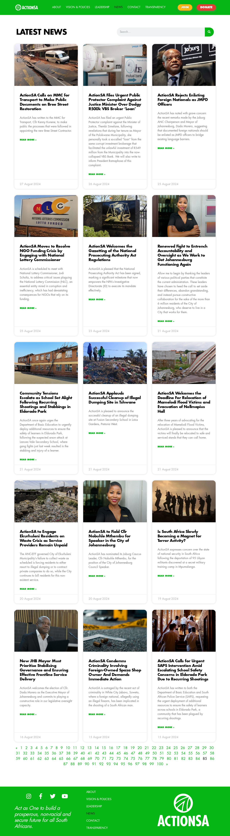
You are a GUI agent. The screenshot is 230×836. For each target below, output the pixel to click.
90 (87, 764)
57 (205, 753)
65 (61, 759)
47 (133, 753)
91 (94, 764)
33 (32, 753)
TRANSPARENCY (155, 7)
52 (169, 753)
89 (80, 764)
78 (154, 759)
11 (75, 748)
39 (75, 753)
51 (162, 753)
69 (90, 759)
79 (162, 759)
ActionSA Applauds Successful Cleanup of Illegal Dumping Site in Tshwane (115, 397)
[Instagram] (28, 796)
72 (111, 759)
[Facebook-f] (40, 796)
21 (147, 748)
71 (104, 759)
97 (137, 764)
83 (190, 759)
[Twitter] (52, 796)
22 (154, 748)
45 (118, 753)
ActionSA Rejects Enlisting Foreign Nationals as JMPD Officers (183, 99)
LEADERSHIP (102, 7)
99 (152, 764)
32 (25, 753)
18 (125, 748)
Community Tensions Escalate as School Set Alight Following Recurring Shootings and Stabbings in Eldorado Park (46, 402)
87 (65, 764)
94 (116, 764)
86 (212, 759)
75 (133, 759)
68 (82, 759)
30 (211, 748)
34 (39, 753)
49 (147, 753)
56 (198, 753)
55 (190, 753)
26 (183, 748)
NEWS (118, 7)
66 (68, 759)
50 (154, 753)
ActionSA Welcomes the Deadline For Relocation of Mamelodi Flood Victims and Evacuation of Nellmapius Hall (184, 402)
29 (204, 748)
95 (123, 764)
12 (82, 748)
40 (82, 753)
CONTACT (134, 7)
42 (97, 753)
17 (118, 748)
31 (18, 753)
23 (161, 748)
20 (139, 748)
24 (168, 748)
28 (197, 748)
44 (111, 753)
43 (104, 753)
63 (47, 759)
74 (126, 759)
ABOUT (56, 7)
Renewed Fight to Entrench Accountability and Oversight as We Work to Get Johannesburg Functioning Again (182, 255)
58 (212, 753)
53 (176, 753)
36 (54, 753)
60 (25, 759)
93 (108, 764)
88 (72, 764)
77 (147, 759)
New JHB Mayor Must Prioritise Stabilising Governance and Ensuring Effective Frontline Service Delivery (44, 670)
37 (61, 753)
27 (190, 748)
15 (104, 748)
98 (144, 764)
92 (101, 764)
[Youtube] (64, 796)
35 (47, 753)
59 (18, 759)
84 (198, 759)
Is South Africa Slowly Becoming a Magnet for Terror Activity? (179, 536)
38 (68, 753)
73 (118, 759)
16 (111, 748)
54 (183, 753)
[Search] (209, 31)
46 (126, 753)
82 (183, 759)
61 (32, 759)
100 (160, 764)
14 (96, 748)
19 (132, 748)
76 (140, 759)
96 (130, 764)
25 (175, 748)
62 (39, 759)
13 (89, 748)
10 (68, 748)
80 (169, 759)
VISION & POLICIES (78, 7)
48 (140, 753)
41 (90, 753)
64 (54, 759)
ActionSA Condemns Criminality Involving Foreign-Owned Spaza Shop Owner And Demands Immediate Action (115, 670)
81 (176, 759)
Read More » (28, 140)
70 (97, 759)
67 (75, 759)
